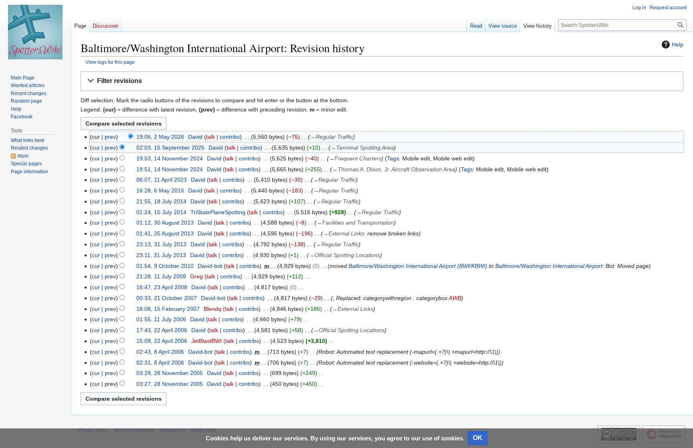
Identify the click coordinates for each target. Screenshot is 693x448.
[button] (382, 81)
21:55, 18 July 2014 (161, 201)
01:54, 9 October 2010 (165, 266)
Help (677, 44)
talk (210, 137)
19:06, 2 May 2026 (160, 137)
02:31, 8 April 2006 (160, 362)
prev (110, 137)
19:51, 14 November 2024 (169, 169)
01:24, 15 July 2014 (161, 212)
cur (96, 147)
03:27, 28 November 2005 (169, 384)
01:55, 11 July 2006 (161, 319)
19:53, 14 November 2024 (169, 158)
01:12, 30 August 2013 (165, 222)
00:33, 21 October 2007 (166, 298)
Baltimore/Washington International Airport (548, 266)
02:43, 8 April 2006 (160, 352)
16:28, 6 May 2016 (160, 190)
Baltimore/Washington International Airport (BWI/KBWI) (418, 266)
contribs (230, 137)
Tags (393, 158)
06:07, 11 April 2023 (161, 179)
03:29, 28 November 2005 (169, 373)
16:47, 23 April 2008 (161, 287)
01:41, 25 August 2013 (165, 233)
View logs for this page (110, 62)
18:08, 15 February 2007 (168, 309)
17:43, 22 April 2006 (161, 330)
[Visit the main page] (35, 32)
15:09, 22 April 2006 (161, 341)
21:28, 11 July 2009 (161, 276)
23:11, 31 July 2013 (161, 255)
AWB (455, 298)
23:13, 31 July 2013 (161, 244)
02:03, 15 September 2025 (170, 147)
